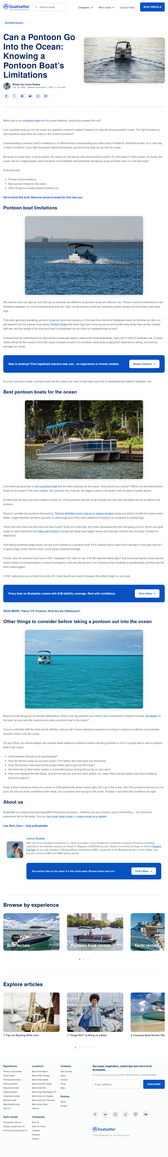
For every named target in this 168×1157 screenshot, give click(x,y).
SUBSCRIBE (154, 1084)
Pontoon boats (58, 324)
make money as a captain (92, 816)
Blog (63, 1087)
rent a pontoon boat (45, 486)
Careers (64, 1079)
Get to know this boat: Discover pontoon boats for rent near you (43, 197)
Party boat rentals (11, 1087)
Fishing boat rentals (12, 1079)
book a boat (66, 816)
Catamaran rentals (11, 1096)
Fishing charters (10, 1083)
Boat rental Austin (40, 1104)
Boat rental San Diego (42, 1083)
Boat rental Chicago (41, 1075)
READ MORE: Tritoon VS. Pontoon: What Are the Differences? (41, 611)
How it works (66, 1071)
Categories (84, 7)
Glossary (36, 1134)
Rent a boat (105, 7)
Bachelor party (9, 1100)
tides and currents (48, 531)
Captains (36, 1130)
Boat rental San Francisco (43, 1100)
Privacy (64, 1105)
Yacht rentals (9, 1075)
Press (63, 1083)
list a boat (52, 816)
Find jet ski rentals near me (15, 1130)
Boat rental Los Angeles (42, 1096)
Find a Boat (145, 593)
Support (35, 1138)
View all (6, 1108)
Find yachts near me (12, 1122)
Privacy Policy (149, 1074)
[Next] (159, 932)
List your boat (127, 7)
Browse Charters (142, 363)
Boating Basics (14, 23)
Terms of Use (132, 1074)
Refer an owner (39, 1126)
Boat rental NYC (39, 1087)
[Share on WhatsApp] (38, 96)
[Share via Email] (46, 96)
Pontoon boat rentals (12, 1071)
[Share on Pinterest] (22, 96)
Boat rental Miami (40, 1071)
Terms (63, 1101)
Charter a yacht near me (14, 1126)
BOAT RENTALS (152, 7)
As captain (152, 716)
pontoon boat (32, 120)
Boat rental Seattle (40, 1079)
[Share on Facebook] (6, 96)
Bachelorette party (11, 1104)
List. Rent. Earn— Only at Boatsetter (25, 826)
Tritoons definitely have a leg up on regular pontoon (84, 513)
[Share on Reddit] (30, 96)
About (63, 1075)
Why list (35, 1122)
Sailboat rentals (10, 1091)
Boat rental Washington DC (44, 1091)
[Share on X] (14, 96)
